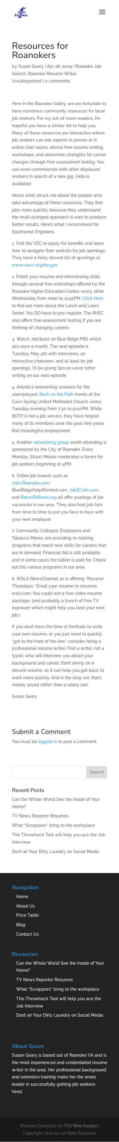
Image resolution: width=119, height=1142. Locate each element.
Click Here (92, 298)
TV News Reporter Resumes (40, 815)
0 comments (57, 81)
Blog (20, 924)
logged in (47, 741)
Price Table (27, 915)
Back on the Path (56, 394)
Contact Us (27, 934)
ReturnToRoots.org (39, 497)
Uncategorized (26, 81)
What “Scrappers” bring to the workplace (53, 825)
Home (22, 896)
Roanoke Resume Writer (52, 73)
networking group (51, 442)
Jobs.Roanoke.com (30, 483)
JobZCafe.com (84, 490)
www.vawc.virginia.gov (34, 265)
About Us (25, 906)
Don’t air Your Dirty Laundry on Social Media (55, 851)
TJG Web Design (80, 1125)
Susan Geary (31, 66)
